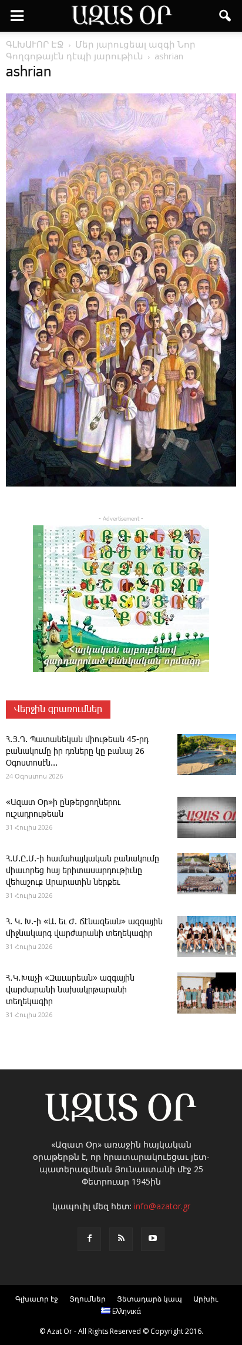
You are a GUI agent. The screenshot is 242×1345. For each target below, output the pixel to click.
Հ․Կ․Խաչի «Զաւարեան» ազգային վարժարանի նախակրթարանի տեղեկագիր (70, 990)
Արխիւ (205, 1299)
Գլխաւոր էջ (36, 1299)
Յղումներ (87, 1299)
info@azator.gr (162, 1206)
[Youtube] (152, 1239)
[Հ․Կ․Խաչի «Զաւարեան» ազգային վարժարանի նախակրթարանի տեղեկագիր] (206, 993)
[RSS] (121, 1239)
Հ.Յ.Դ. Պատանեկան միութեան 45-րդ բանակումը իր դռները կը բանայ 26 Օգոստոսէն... (77, 751)
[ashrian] (121, 484)
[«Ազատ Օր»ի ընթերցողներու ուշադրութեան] (206, 817)
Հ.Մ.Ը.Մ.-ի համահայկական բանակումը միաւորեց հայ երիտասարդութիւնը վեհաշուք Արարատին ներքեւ (82, 871)
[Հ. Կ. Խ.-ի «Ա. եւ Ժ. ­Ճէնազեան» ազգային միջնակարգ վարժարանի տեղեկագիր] (206, 936)
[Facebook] (89, 1239)
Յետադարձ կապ (149, 1299)
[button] (225, 16)
